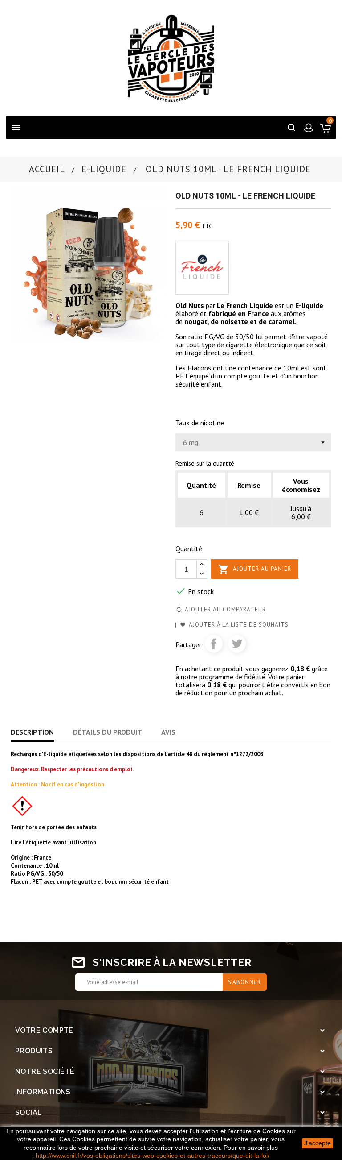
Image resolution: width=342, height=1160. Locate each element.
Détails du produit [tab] (107, 732)
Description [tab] (32, 732)
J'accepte (317, 1143)
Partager (214, 644)
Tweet (237, 644)
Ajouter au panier (254, 569)
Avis (168, 732)
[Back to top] (313, 1095)
